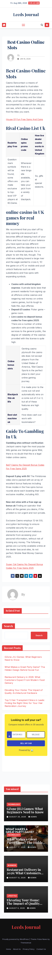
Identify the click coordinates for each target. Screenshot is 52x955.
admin (34, 817)
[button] (42, 25)
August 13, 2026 (17, 878)
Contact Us (41, 949)
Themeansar (26, 943)
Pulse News (42, 939)
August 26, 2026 (18, 817)
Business (12, 865)
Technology (14, 804)
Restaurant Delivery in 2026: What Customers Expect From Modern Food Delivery (25, 680)
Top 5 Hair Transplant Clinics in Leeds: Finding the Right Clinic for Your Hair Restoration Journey (25, 703)
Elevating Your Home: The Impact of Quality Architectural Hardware (25, 903)
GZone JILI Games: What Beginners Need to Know (26, 810)
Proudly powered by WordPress (15, 939)
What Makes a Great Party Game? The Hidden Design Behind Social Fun (26, 844)
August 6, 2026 (17, 908)
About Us (17, 949)
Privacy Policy (28, 949)
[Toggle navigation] (23, 25)
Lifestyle (12, 896)
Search (8, 626)
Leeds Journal (26, 14)
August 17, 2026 (17, 847)
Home (8, 949)
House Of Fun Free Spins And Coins (24, 119)
